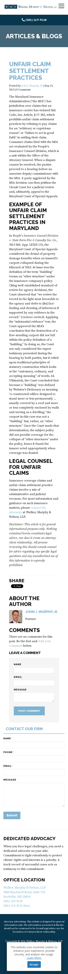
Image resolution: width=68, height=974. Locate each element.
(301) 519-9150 (36, 20)
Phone (8, 752)
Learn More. (34, 958)
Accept (34, 964)
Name (17, 664)
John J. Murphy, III (32, 85)
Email (18, 677)
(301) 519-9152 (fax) (16, 906)
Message (20, 689)
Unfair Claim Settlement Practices (30, 71)
